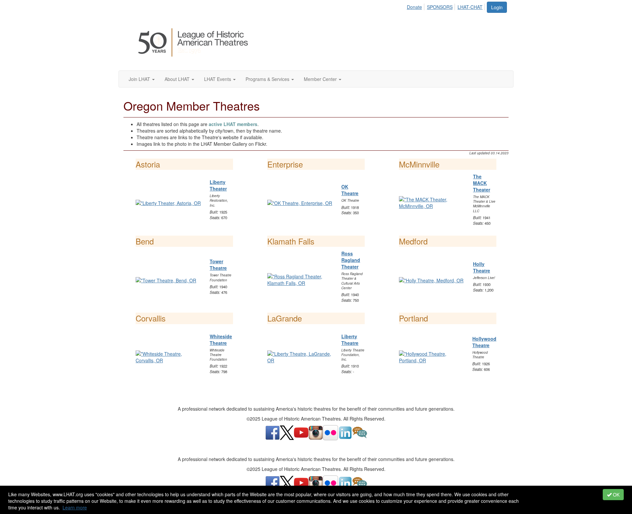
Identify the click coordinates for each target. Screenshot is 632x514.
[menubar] (446, 6)
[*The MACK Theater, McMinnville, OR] (432, 202)
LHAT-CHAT (470, 7)
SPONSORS (440, 7)
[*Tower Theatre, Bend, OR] (166, 279)
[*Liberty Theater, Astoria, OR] (168, 202)
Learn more (75, 507)
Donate (414, 7)
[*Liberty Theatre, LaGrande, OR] (300, 356)
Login (497, 7)
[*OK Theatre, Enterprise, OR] (299, 202)
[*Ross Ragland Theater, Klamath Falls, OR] (300, 279)
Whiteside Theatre (221, 339)
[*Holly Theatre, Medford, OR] (431, 279)
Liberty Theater (218, 185)
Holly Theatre (481, 267)
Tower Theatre (218, 264)
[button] (142, 79)
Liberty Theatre (349, 339)
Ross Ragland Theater (350, 260)
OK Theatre (349, 189)
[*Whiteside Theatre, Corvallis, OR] (168, 356)
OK (615, 494)
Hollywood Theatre (484, 341)
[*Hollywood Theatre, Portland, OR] (431, 356)
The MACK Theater (481, 183)
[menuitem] (416, 6)
